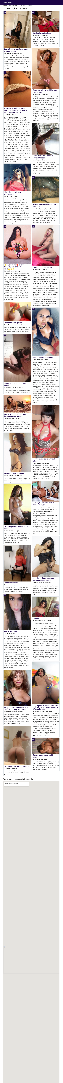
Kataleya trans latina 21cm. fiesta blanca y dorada (15, 415)
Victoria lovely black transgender (12, 193)
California (22, 5)
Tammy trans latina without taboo (44, 460)
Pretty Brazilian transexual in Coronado (44, 206)
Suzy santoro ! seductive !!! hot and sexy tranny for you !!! (17, 709)
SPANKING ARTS (8, 2)
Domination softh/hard (42, 33)
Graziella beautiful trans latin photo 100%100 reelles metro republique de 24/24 (16, 110)
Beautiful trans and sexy (14, 473)
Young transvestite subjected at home (17, 385)
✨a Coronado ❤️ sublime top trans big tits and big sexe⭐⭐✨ (16, 267)
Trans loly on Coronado (42, 267)
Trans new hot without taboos (16, 766)
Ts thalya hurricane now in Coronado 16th (43, 504)
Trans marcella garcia (13, 323)
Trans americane (11, 583)
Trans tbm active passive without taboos (43, 157)
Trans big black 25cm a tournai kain (17, 528)
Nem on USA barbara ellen (43, 357)
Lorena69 (36, 618)
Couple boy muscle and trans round (44, 756)
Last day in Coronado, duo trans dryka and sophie (43, 579)
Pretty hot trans (10, 631)
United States (14, 5)
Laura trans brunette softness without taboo (16, 50)
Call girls (6, 5)
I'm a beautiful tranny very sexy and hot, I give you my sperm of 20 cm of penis (46, 707)
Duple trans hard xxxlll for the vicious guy (45, 91)
